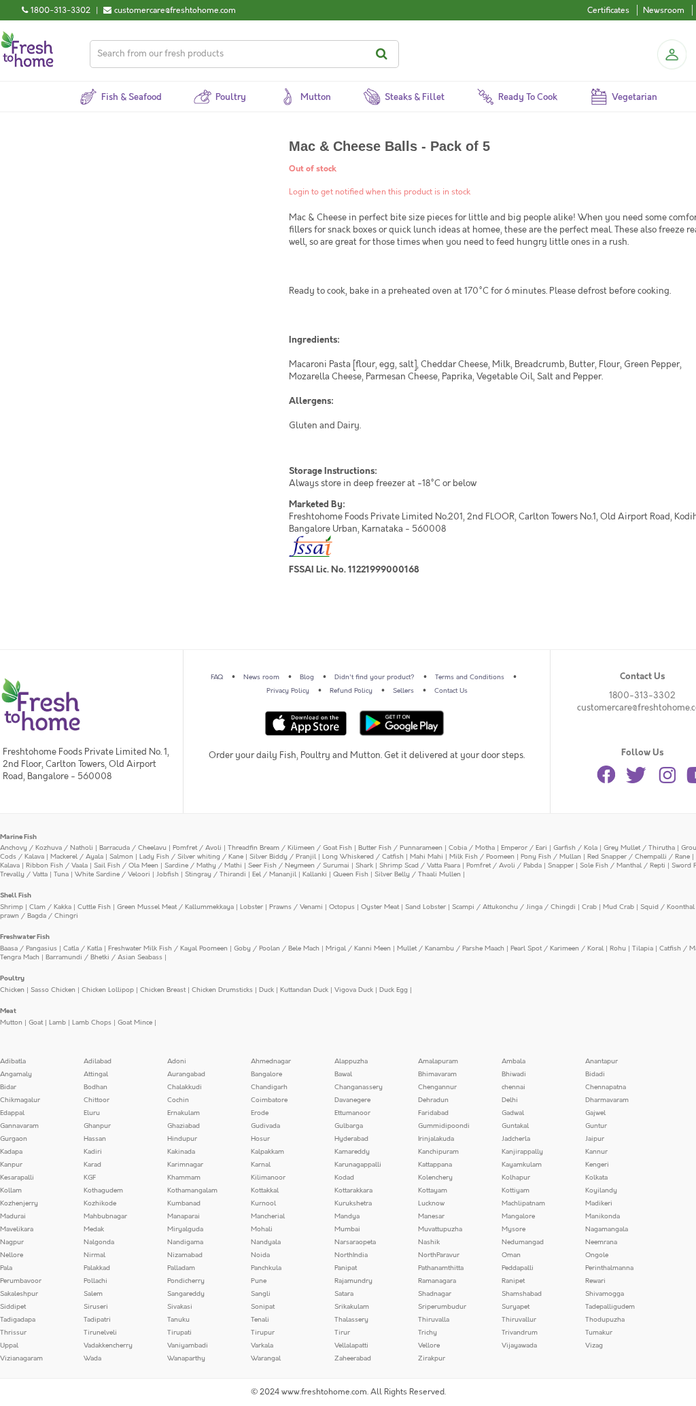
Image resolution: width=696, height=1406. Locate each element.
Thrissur (13, 1332)
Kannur (596, 1151)
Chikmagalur (20, 1100)
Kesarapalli (17, 1177)
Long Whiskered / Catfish (363, 856)
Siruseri (96, 1306)
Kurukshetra (353, 1203)
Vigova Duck (353, 990)
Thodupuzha (605, 1319)
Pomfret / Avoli (197, 848)
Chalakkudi (184, 1087)
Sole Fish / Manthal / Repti (622, 865)
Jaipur (594, 1139)
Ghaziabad (183, 1126)
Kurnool (263, 1203)
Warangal (266, 1358)
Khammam (184, 1177)
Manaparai (183, 1216)
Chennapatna (605, 1087)
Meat (8, 1011)
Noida (260, 1255)
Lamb (57, 1022)
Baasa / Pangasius (28, 948)
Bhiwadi (514, 1074)
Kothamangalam (192, 1190)
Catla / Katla (82, 948)
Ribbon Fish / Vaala (57, 865)
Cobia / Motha (472, 848)
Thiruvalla (433, 1319)
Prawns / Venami (296, 907)
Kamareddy (352, 1151)
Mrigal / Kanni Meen (358, 948)
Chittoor (96, 1100)
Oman (511, 1255)
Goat (36, 1022)
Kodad (344, 1177)
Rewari (595, 1281)
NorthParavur (438, 1255)
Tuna (61, 874)
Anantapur (601, 1061)
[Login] (671, 54)
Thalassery (351, 1319)
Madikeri (598, 1203)
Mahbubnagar (105, 1216)
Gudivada (265, 1126)
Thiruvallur (519, 1319)
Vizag (594, 1345)
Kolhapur (516, 1177)
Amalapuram (438, 1061)
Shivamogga (604, 1294)
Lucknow (431, 1203)
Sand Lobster (425, 907)
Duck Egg (393, 990)
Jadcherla (516, 1139)
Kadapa (11, 1151)
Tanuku (178, 1319)
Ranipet (513, 1281)
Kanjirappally (522, 1151)
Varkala (262, 1345)
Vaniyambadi (187, 1345)
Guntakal (515, 1126)
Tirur (342, 1332)
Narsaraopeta (355, 1242)
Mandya (347, 1216)
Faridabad (433, 1113)
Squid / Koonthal (667, 907)
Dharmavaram (607, 1100)
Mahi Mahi (426, 856)
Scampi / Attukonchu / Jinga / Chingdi (514, 907)
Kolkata (596, 1177)
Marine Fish (18, 837)
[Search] (383, 54)
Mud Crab (618, 907)
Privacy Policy (287, 691)
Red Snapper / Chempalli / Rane (638, 856)
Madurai (13, 1216)
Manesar (431, 1216)
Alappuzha (351, 1061)
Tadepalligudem (610, 1306)
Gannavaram (19, 1126)
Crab (589, 907)
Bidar (8, 1087)
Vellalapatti (351, 1345)
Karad (92, 1164)
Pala (6, 1268)
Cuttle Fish (94, 907)
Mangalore (518, 1216)
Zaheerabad (352, 1358)
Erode (259, 1113)
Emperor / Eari (524, 848)
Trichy (427, 1332)
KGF (90, 1177)
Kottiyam (515, 1190)
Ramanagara (437, 1281)
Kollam (11, 1190)
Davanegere (352, 1100)
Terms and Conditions (469, 677)
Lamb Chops (91, 1022)
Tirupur (263, 1332)
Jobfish (167, 874)
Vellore (429, 1345)
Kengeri (597, 1164)
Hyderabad (351, 1139)
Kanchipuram (438, 1151)
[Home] (27, 37)
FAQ (217, 677)
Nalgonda (99, 1242)
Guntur (596, 1126)
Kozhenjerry (19, 1203)
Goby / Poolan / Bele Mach (276, 948)
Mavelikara (16, 1229)
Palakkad (97, 1268)
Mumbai (347, 1229)
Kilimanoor (268, 1177)
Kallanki (314, 874)
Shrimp (11, 907)
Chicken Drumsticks (222, 990)
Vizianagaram (21, 1358)
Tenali (260, 1319)
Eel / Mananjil (274, 874)
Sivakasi (179, 1306)
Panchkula (266, 1268)
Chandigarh (269, 1087)
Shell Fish (15, 895)
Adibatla (13, 1061)
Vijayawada (519, 1345)
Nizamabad (185, 1255)
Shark (364, 865)
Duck (266, 990)
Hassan (95, 1139)
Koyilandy (601, 1190)
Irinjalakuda (436, 1139)
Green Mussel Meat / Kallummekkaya (175, 907)
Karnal (261, 1164)
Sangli (261, 1294)
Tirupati (179, 1332)
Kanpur (11, 1164)
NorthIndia (351, 1255)
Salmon (121, 856)
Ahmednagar (271, 1061)
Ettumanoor (352, 1113)
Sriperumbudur (442, 1306)
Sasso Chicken (53, 990)
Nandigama (185, 1242)
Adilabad (97, 1061)
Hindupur (182, 1139)
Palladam (181, 1268)
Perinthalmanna (609, 1268)
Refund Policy (351, 691)
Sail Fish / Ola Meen (126, 865)
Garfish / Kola (575, 848)
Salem (93, 1294)
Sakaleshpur (19, 1294)
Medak (94, 1229)
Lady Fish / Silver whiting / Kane (191, 856)
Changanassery (358, 1087)
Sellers (403, 691)
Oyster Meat (380, 907)
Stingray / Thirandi (215, 874)
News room (261, 677)
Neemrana (601, 1242)
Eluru (92, 1113)
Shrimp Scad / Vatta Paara (419, 865)
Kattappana (435, 1164)
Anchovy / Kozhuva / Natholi (46, 848)
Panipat (345, 1268)
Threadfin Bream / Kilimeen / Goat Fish (290, 848)
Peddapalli (518, 1268)
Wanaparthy (186, 1358)
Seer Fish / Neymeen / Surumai (298, 865)
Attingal (96, 1074)
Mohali (262, 1229)
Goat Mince (135, 1022)
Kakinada (181, 1151)
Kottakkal (265, 1190)
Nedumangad (523, 1242)
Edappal (12, 1113)
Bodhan (95, 1087)
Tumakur (598, 1332)
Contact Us (451, 691)
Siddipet (13, 1306)
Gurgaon (13, 1139)
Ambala (513, 1061)
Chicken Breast (163, 990)
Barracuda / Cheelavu (133, 848)
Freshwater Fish (25, 937)
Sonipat (263, 1306)
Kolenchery (435, 1177)
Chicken (12, 990)
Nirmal (94, 1255)
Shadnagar (434, 1294)
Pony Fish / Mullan (551, 856)
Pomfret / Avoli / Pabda (504, 865)
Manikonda (602, 1216)
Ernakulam (183, 1113)
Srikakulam (351, 1306)
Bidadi (595, 1074)
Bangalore (266, 1074)
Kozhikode (100, 1203)
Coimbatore (269, 1100)
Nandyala (266, 1242)
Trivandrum (520, 1332)
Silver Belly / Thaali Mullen (418, 874)
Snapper (561, 865)
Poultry (12, 978)
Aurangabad (186, 1074)
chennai (513, 1087)
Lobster (251, 907)
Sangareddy (186, 1294)
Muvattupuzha (440, 1229)
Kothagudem (103, 1190)
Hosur (260, 1139)
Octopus (342, 907)
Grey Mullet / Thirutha (639, 848)
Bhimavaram (437, 1074)
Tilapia (642, 948)
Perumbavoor (20, 1281)
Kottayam (432, 1190)
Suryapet (515, 1306)
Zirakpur (431, 1358)
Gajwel (595, 1113)
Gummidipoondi (444, 1126)
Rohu (618, 948)
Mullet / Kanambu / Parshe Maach (450, 948)
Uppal (9, 1345)
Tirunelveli (100, 1332)
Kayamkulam (522, 1164)
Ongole (596, 1255)
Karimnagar (185, 1164)
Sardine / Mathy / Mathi (203, 865)
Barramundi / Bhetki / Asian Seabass (104, 957)
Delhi (510, 1100)
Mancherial (268, 1216)
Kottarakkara (353, 1190)
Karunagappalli (357, 1164)
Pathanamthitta (441, 1268)
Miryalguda (185, 1229)
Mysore (513, 1229)
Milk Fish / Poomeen (482, 856)
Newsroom (663, 10)
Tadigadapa (17, 1319)
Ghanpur (97, 1126)
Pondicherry (186, 1281)
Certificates (608, 10)
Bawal (343, 1074)
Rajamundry (353, 1281)
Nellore (11, 1255)
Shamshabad (522, 1294)
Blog (307, 677)
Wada (92, 1358)
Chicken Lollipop (108, 990)
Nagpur (12, 1242)
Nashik (429, 1242)
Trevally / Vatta (24, 874)
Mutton (11, 1022)
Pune (258, 1281)
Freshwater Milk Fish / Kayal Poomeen (168, 948)
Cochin (178, 1100)
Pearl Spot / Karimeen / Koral (557, 948)
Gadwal (513, 1113)
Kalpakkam (267, 1151)
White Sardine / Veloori (112, 874)
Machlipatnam (523, 1203)
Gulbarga (348, 1126)
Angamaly (16, 1074)
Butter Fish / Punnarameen (400, 848)
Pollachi (95, 1281)
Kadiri (93, 1151)
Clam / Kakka (50, 907)
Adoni (176, 1061)
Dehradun (433, 1100)
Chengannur (437, 1087)
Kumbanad (184, 1203)
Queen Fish (350, 874)
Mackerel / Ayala (76, 856)
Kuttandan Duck (304, 990)
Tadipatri (97, 1319)
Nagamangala (606, 1229)
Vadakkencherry (108, 1345)
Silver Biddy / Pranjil (282, 856)
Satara (343, 1294)
